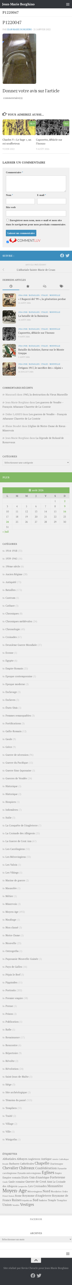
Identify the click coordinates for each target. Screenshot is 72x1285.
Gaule (9, 739)
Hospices (11, 802)
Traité (9, 1115)
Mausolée (11, 888)
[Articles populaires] (27, 286)
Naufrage (11, 919)
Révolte (10, 1061)
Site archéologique (16, 1092)
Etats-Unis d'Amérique (35, 1177)
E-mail (41, 195)
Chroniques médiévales (19, 621)
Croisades (11, 637)
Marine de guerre (15, 880)
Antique (46, 1159)
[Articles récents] (11, 286)
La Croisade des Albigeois (20, 833)
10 (34, 123)
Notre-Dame (13, 935)
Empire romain (12, 1177)
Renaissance (13, 1037)
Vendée (15, 1205)
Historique (12, 786)
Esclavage (11, 692)
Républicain (27, 1200)
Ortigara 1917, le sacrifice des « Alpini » (40, 367)
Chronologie (13, 629)
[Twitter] (67, 256)
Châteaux (26, 1167)
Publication (12, 1021)
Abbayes (22, 1159)
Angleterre (34, 1159)
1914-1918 (22, 295)
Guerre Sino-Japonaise (18, 770)
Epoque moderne (15, 684)
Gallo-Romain (13, 731)
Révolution (12, 1068)
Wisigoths (11, 1139)
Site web (11, 207)
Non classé (12, 927)
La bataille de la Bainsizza (33, 315)
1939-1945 (11, 558)
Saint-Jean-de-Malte (17, 1076)
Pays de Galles (14, 966)
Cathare (10, 605)
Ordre (65, 1191)
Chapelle (42, 1163)
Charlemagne (56, 1163)
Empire (58, 1173)
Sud (35, 1200)
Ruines (17, 1200)
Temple (52, 1200)
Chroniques (12, 613)
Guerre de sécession (17, 754)
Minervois (11, 904)
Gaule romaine (17, 1181)
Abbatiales (9, 1159)
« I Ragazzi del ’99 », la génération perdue (42, 299)
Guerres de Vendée (16, 778)
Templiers (11, 1108)
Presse (9, 1006)
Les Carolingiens (15, 849)
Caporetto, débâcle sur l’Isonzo (36, 332)
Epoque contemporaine (19, 676)
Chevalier (10, 1167)
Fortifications (13, 723)
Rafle (8, 1029)
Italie (44, 295)
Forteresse (57, 1177)
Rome (18, 1195)
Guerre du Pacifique (17, 762)
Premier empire (14, 998)
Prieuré (5, 1196)
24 (7, 521)
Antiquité (11, 582)
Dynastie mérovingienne (29, 1173)
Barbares (14, 1163)
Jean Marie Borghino (19, 29)
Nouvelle (55, 295)
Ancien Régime (14, 574)
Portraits (11, 990)
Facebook (36, 1219)
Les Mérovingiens (16, 856)
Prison (9, 1013)
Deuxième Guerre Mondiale (21, 645)
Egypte (10, 660)
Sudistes (43, 1200)
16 (64, 511)
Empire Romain (14, 668)
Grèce (9, 747)
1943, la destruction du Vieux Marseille (45, 394)
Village (10, 1123)
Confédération (46, 1168)
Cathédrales (27, 1163)
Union (7, 1204)
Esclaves (10, 699)
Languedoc (23, 1186)
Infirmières (12, 809)
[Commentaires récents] (44, 286)
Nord (46, 1191)
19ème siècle (13, 566)
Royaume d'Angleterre (36, 1195)
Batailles (34, 295)
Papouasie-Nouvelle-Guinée (22, 958)
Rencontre (12, 1045)
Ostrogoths (12, 951)
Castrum (10, 597)
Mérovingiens (34, 1191)
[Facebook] (62, 256)
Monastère (55, 1186)
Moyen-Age (12, 911)
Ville (8, 1131)
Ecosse (9, 652)
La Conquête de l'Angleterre (22, 825)
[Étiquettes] (61, 286)
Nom (9, 195)
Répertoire (12, 1053)
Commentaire (14, 172)
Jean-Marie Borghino (18, 4)
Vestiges (27, 1204)
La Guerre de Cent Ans (18, 841)
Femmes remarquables (18, 715)
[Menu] (68, 4)
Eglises (48, 1172)
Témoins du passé (16, 1100)
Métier (9, 896)
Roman (11, 1196)
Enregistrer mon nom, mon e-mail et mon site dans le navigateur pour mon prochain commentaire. (36, 222)
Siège (9, 1084)
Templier (62, 1200)
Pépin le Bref (13, 974)
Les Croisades (37, 1186)
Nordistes (56, 1191)
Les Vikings (12, 872)
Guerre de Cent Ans (38, 1181)
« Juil (6, 531)
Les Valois (11, 864)
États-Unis (12, 707)
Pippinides (11, 982)
